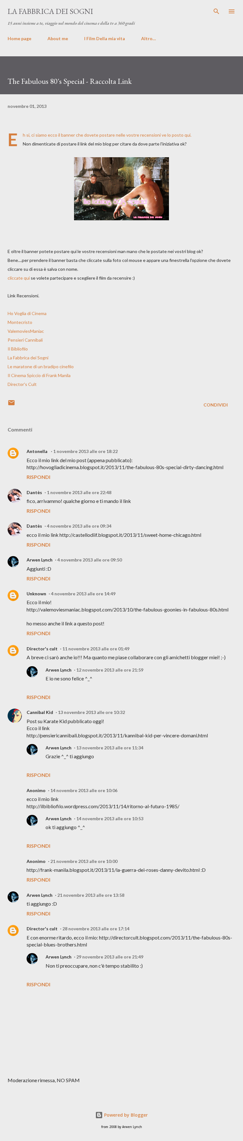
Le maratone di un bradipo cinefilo (41, 366)
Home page (19, 38)
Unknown (36, 593)
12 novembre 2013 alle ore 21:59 (109, 670)
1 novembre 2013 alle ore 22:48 (79, 492)
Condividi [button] (215, 404)
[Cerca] (216, 11)
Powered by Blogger (125, 1115)
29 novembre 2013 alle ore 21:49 (109, 956)
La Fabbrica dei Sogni (28, 357)
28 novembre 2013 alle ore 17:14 (95, 928)
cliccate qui (19, 278)
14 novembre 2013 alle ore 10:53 (109, 818)
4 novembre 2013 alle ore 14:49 (83, 593)
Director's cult (42, 648)
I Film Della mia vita (104, 38)
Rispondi (38, 477)
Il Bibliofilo (18, 348)
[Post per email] (11, 404)
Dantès (34, 492)
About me (57, 38)
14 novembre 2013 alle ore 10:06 (83, 790)
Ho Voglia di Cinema (27, 313)
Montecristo (20, 322)
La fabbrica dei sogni (50, 11)
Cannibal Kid (40, 712)
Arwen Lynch (40, 559)
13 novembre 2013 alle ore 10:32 (91, 712)
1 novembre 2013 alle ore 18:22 (85, 451)
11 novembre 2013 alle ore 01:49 (95, 648)
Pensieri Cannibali (25, 340)
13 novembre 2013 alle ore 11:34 (109, 747)
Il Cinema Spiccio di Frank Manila (39, 375)
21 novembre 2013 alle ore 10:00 (83, 861)
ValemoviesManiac (26, 331)
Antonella (37, 451)
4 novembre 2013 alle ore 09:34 (79, 526)
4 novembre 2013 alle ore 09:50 (89, 559)
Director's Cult (22, 384)
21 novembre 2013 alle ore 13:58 (90, 895)
